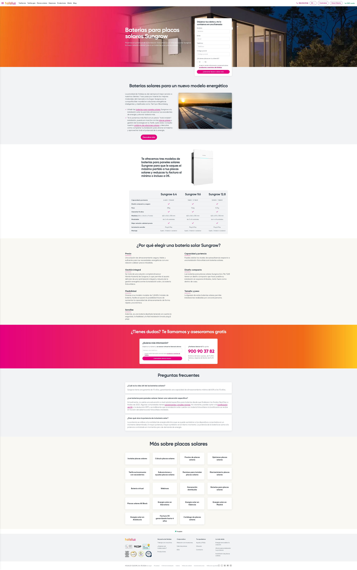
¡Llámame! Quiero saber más (213, 72)
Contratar (323, 3)
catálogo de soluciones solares (146, 125)
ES (312, 3)
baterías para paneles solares (148, 109)
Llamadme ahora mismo (162, 358)
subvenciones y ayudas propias (177, 405)
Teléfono (200, 43)
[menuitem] (22, 3)
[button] (2, 3)
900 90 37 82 (303, 3)
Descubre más (149, 137)
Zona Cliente (336, 3)
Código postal (202, 51)
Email (198, 36)
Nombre (199, 28)
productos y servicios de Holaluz (210, 67)
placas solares (165, 120)
